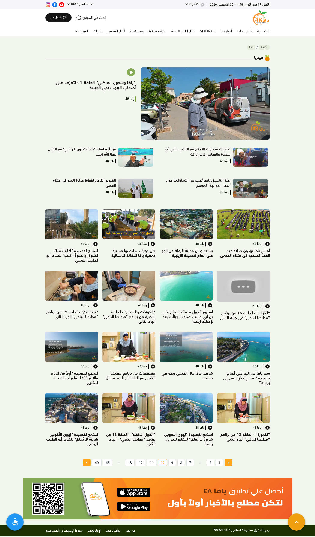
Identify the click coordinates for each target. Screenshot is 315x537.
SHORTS (207, 31)
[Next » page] (87, 462)
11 (152, 462)
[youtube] (61, 4)
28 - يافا (194, 4)
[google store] (133, 506)
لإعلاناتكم (94, 530)
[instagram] (48, 4)
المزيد (83, 31)
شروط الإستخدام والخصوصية (64, 530)
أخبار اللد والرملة (183, 31)
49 (97, 462)
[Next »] (86, 462)
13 (130, 462)
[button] (205, 103)
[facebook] (54, 4)
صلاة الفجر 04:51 (81, 4)
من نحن (130, 530)
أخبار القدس (116, 31)
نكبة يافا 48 (157, 31)
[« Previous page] (228, 462)
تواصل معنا (113, 530)
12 (141, 462)
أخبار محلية (244, 31)
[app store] (133, 492)
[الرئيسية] (261, 17)
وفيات (98, 31)
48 (108, 462)
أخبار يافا (225, 31)
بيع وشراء (137, 31)
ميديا (251, 47)
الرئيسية (263, 31)
